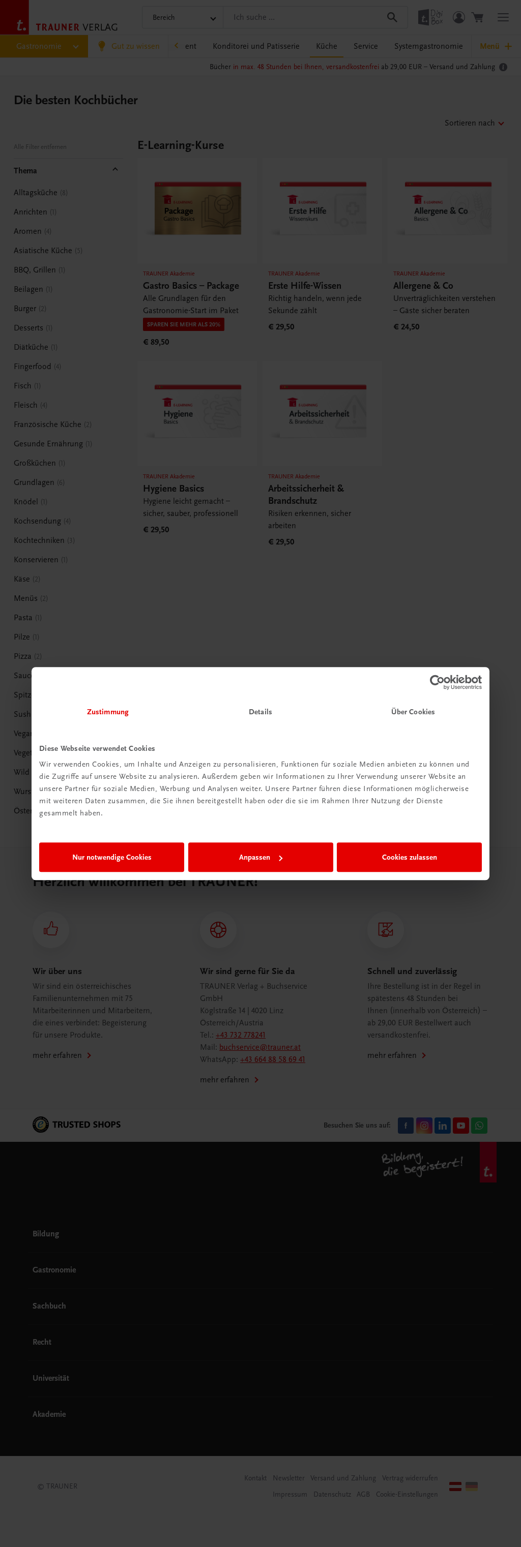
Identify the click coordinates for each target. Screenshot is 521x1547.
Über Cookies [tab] (413, 711)
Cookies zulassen (409, 857)
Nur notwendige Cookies (112, 857)
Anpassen (254, 857)
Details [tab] (260, 711)
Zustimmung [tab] (108, 711)
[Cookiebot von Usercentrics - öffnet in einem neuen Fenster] (437, 682)
